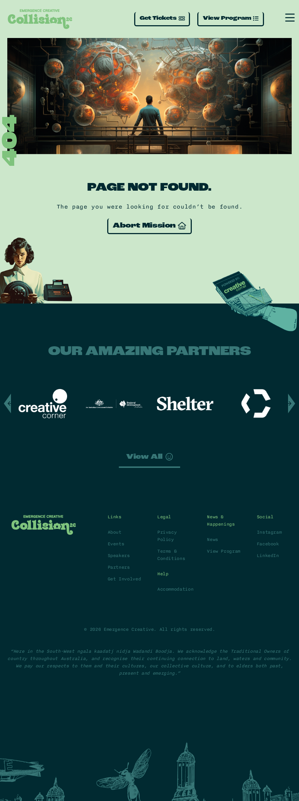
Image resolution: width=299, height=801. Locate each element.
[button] (291, 403)
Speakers (119, 555)
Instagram (269, 532)
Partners (119, 567)
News (212, 539)
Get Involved (124, 579)
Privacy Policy (166, 536)
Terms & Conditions (171, 555)
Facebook (268, 544)
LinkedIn (268, 555)
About (114, 532)
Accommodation (174, 589)
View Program (223, 551)
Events (116, 544)
